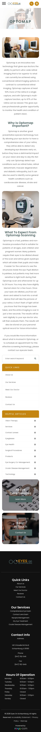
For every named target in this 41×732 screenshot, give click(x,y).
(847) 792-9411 (20, 656)
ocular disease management (17, 468)
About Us (9, 375)
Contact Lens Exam (20, 614)
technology (10, 474)
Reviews (8, 397)
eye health (9, 444)
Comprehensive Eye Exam (20, 611)
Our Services (10, 382)
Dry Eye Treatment (20, 621)
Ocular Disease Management (20, 624)
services (8, 426)
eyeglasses (9, 438)
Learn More (20, 499)
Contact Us (10, 404)
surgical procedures (13, 450)
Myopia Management (20, 618)
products (9, 456)
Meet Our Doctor (12, 389)
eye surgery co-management (17, 462)
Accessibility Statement (20, 717)
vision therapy (11, 420)
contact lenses (11, 432)
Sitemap (23, 721)
